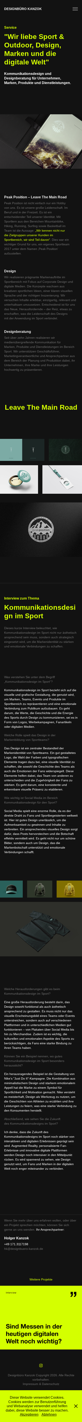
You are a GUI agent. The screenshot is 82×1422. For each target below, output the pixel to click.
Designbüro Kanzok (23, 9)
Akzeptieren (29, 1414)
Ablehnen (49, 1414)
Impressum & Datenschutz (41, 1384)
